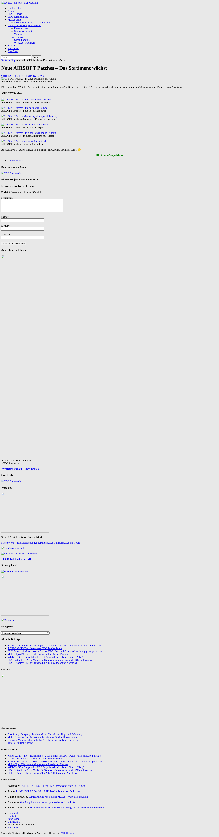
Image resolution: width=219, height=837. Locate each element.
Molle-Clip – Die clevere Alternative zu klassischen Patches (38, 654)
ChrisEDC (6, 75)
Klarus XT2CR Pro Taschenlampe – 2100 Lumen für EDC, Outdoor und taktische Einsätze (54, 645)
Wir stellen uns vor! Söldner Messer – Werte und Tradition (58, 796)
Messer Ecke (14, 19)
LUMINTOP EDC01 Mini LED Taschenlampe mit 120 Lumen (53, 785)
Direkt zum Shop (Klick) (109, 155)
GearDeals (13, 51)
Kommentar (7, 197)
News (11, 11)
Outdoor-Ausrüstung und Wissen (24, 25)
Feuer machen (21, 28)
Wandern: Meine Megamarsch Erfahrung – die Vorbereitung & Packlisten (67, 807)
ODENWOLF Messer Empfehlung (32, 22)
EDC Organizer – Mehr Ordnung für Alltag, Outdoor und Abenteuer (42, 662)
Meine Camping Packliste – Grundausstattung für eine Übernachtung (42, 737)
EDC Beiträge (15, 13)
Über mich (13, 813)
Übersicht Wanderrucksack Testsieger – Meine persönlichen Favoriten (43, 740)
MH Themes (67, 833)
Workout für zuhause (24, 42)
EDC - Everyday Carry (30, 75)
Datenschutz (14, 821)
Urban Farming (22, 39)
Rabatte (11, 45)
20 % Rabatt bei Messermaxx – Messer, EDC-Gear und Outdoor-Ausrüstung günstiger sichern (55, 651)
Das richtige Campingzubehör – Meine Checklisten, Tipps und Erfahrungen (46, 734)
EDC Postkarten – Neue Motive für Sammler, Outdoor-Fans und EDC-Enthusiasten (50, 660)
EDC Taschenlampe (18, 16)
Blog (15, 75)
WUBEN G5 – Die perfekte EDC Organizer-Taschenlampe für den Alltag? (46, 657)
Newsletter (13, 48)
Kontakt (12, 816)
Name (4, 216)
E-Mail (4, 225)
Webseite (5, 234)
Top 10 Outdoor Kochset (20, 743)
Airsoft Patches (15, 160)
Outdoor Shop (15, 8)
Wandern (18, 34)
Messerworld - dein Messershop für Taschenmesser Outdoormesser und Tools (40, 542)
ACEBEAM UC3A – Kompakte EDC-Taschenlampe (35, 648)
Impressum (13, 818)
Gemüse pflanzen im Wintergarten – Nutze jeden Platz (47, 802)
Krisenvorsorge (15, 37)
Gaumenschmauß (23, 31)
